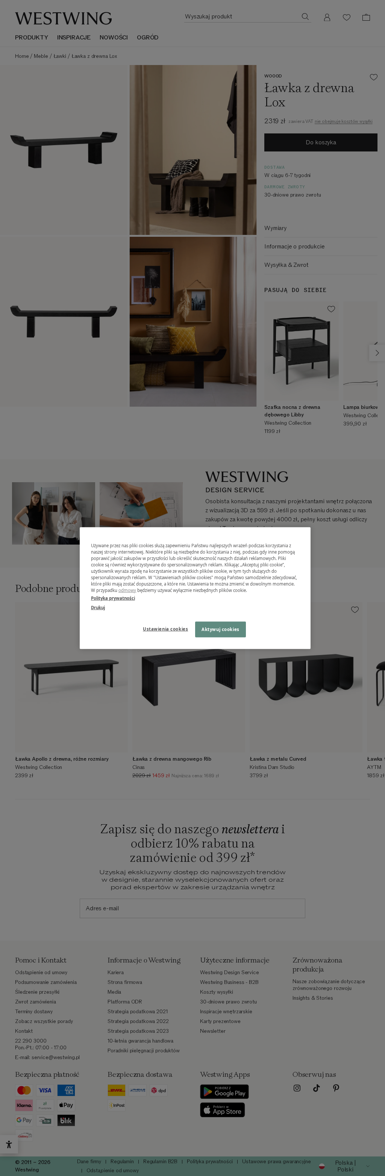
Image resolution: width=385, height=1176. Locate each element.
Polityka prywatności (113, 598)
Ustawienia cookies (165, 629)
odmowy (127, 590)
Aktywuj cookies (220, 629)
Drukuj (98, 607)
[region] (195, 588)
